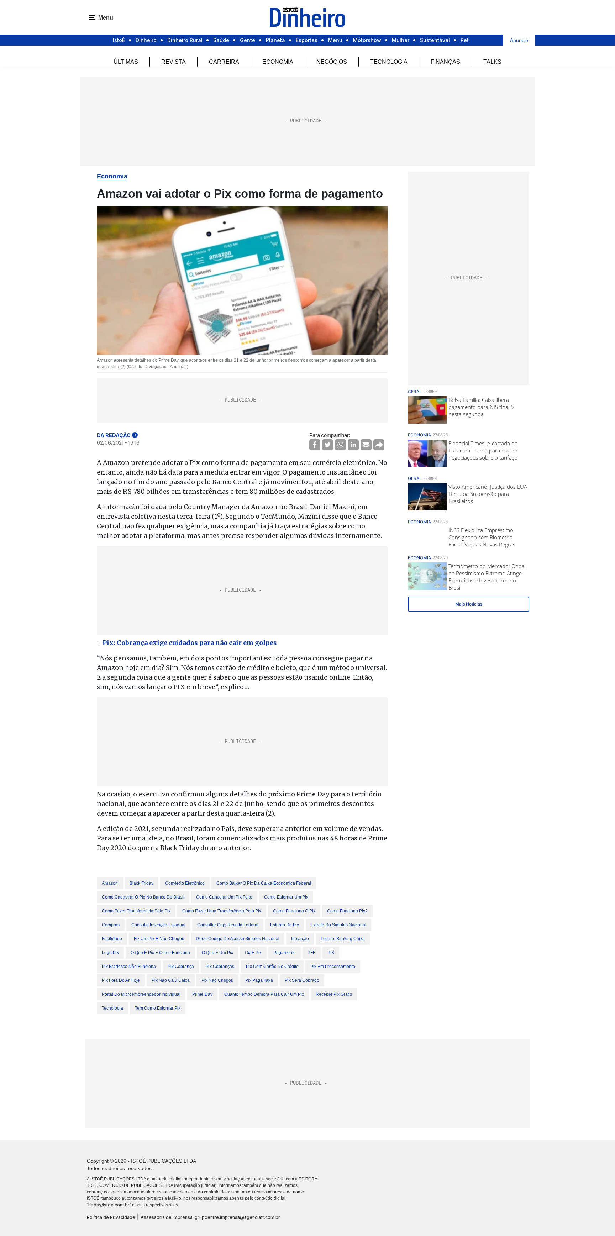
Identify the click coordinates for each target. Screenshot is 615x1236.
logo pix (110, 952)
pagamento (284, 952)
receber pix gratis (334, 994)
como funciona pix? (347, 910)
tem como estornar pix (157, 1008)
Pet (465, 40)
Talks (492, 62)
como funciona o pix (294, 910)
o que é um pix (217, 952)
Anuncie (519, 40)
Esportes (306, 40)
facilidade (112, 938)
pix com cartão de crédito (272, 966)
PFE (312, 952)
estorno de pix (284, 924)
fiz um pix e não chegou (159, 938)
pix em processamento (332, 966)
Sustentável (435, 40)
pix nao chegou (217, 980)
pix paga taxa (259, 980)
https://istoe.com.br (109, 1205)
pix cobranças (220, 966)
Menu (335, 40)
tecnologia (112, 1008)
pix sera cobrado (302, 980)
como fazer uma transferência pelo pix (221, 910)
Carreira (224, 62)
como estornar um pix (286, 897)
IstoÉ (119, 40)
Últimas (126, 62)
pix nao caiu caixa (171, 980)
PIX (330, 952)
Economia (277, 62)
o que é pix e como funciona (160, 952)
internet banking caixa (343, 938)
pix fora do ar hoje (121, 980)
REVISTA (173, 62)
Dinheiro (146, 40)
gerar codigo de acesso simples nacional (237, 938)
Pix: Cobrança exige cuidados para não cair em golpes (189, 643)
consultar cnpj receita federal (227, 924)
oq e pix (253, 952)
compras (111, 924)
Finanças (445, 62)
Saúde (221, 40)
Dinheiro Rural (185, 40)
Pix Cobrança (181, 966)
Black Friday (141, 883)
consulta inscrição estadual (158, 924)
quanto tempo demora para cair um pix (264, 994)
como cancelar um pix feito (224, 897)
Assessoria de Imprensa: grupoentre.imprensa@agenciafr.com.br (210, 1217)
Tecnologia (389, 62)
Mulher (400, 40)
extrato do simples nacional (338, 924)
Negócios (331, 62)
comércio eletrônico (185, 883)
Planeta (275, 40)
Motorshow (367, 40)
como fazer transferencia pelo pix (136, 910)
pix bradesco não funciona (129, 966)
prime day (202, 994)
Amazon (110, 883)
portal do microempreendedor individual (141, 994)
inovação (300, 938)
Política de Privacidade (111, 1217)
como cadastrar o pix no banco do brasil (143, 897)
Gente (247, 40)
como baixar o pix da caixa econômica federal (263, 883)
